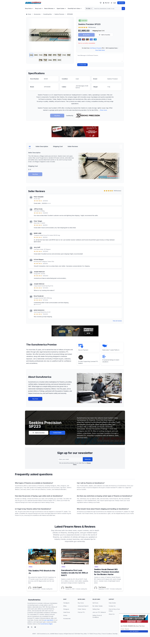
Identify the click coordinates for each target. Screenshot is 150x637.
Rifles (64, 606)
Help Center (112, 603)
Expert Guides (60, 8)
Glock (57, 487)
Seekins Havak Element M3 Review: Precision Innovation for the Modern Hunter (106, 572)
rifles (58, 485)
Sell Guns (121, 2)
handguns (53, 485)
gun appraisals (48, 620)
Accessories (37, 14)
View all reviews (117, 320)
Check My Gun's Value (74, 8)
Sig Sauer (63, 487)
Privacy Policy (97, 633)
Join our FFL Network (99, 612)
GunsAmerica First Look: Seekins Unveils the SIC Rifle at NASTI (74, 572)
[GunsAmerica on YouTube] (35, 627)
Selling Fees (96, 609)
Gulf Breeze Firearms (95, 48)
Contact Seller (83, 64)
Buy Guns (35, 399)
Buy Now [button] (87, 34)
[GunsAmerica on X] (31, 627)
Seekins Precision (59, 14)
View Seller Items (100, 50)
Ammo (65, 615)
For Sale (88, 8)
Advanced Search (83, 606)
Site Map (115, 633)
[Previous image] (29, 35)
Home (29, 14)
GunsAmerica (34, 600)
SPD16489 (70, 14)
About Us (111, 614)
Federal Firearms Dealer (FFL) (47, 500)
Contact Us (112, 606)
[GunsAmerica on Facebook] (28, 627)
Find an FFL (81, 612)
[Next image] (70, 35)
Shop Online (28, 8)
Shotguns (66, 609)
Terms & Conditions (107, 633)
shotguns (63, 485)
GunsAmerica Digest (46, 624)
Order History (82, 609)
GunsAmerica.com (44, 633)
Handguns (66, 603)
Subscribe (88, 459)
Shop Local (38, 8)
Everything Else (47, 14)
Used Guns (66, 612)
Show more (103, 110)
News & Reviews (49, 8)
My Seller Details (97, 606)
